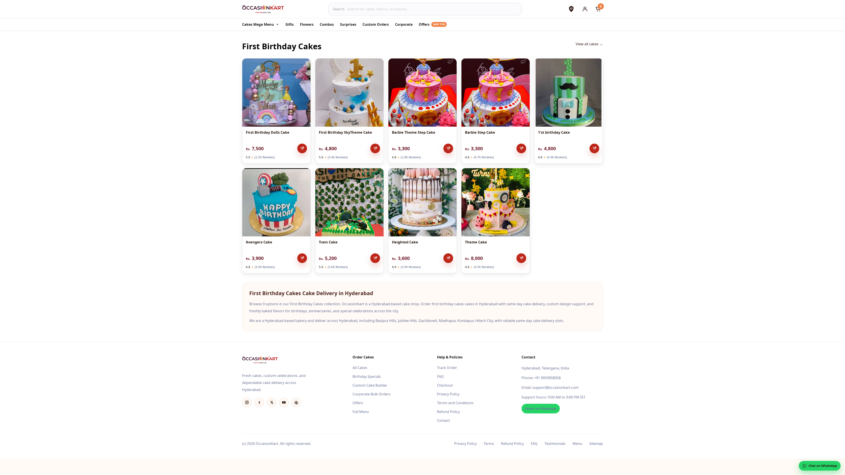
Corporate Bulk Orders (372, 394)
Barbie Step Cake (480, 132)
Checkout (445, 385)
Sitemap (596, 443)
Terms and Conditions (455, 402)
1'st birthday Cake (554, 132)
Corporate (404, 24)
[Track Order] (571, 9)
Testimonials (555, 443)
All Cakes (360, 367)
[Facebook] (259, 402)
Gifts (289, 24)
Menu (577, 443)
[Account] (585, 9)
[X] (271, 402)
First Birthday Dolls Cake (267, 132)
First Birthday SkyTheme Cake (345, 132)
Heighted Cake (405, 242)
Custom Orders (375, 24)
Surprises (348, 24)
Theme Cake (476, 242)
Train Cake (328, 242)
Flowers (307, 24)
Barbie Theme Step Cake (413, 132)
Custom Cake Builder (370, 385)
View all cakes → (589, 44)
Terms (489, 443)
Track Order (447, 367)
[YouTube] (284, 402)
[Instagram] (247, 402)
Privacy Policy (448, 394)
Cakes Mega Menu (258, 24)
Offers (432, 24)
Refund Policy (448, 411)
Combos (327, 24)
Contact (443, 420)
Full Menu (361, 411)
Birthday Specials (367, 376)
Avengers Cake (259, 242)
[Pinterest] (296, 402)
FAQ (440, 376)
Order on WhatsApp (540, 408)
